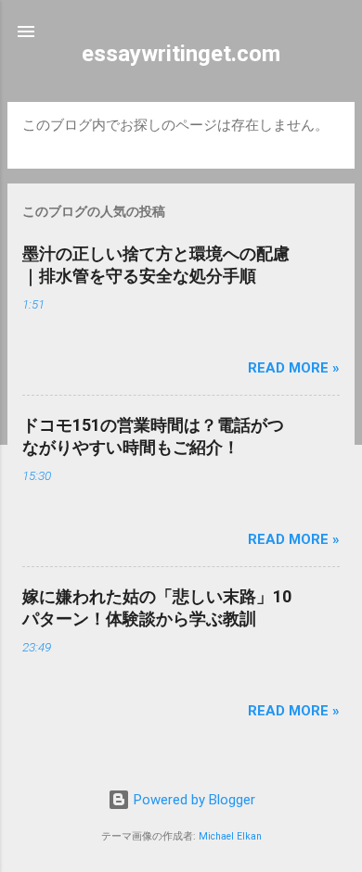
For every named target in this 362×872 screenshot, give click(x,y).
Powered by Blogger (192, 799)
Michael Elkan (230, 836)
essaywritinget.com (181, 54)
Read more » (294, 368)
